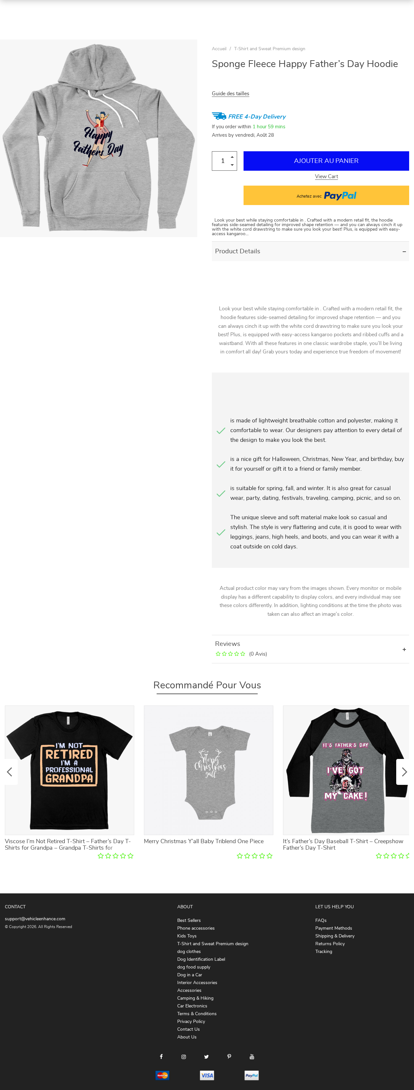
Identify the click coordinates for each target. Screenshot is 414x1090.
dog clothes (189, 951)
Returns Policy (330, 944)
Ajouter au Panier (326, 161)
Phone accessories (196, 928)
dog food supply (193, 967)
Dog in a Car (189, 975)
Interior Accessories (197, 983)
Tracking (323, 951)
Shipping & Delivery (334, 936)
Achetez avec (309, 196)
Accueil (219, 49)
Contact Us (188, 1029)
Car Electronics (192, 1006)
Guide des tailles (230, 93)
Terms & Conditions (197, 1014)
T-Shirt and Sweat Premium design (269, 49)
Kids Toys (187, 936)
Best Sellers (189, 920)
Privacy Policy (191, 1021)
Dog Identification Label (201, 959)
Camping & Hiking (195, 998)
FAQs (321, 920)
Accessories (189, 990)
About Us (187, 1037)
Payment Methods (333, 928)
